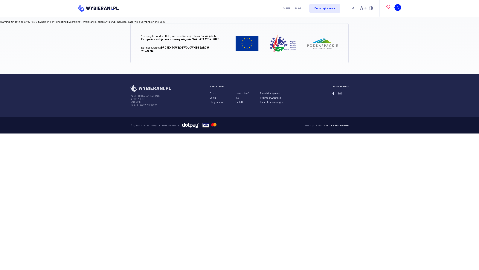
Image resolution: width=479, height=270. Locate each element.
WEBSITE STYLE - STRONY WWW (332, 125)
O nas (213, 93)
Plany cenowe (217, 102)
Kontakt (239, 102)
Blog (298, 8)
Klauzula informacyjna (271, 102)
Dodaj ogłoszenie (325, 8)
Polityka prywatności (270, 97)
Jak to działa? (242, 93)
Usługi (286, 8)
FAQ (237, 97)
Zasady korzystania (270, 93)
